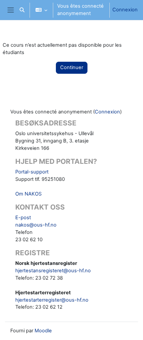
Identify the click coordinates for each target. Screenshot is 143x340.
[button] (22, 10)
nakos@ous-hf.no (36, 225)
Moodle (43, 331)
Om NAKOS (28, 194)
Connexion (125, 10)
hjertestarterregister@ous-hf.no (51, 300)
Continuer (71, 67)
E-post (23, 218)
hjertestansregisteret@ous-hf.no (53, 271)
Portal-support (32, 172)
